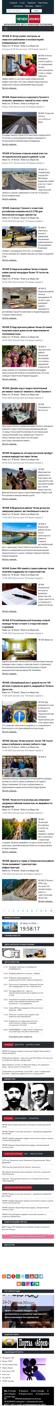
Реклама (29, 6)
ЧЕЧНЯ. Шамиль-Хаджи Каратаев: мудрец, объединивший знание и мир (25, 1146)
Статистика (9, 1397)
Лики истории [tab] (36, 1154)
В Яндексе (23, 1391)
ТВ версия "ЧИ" (8, 1358)
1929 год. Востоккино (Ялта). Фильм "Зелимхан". (21, 1167)
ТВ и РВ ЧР (6, 1378)
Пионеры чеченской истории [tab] (17, 1187)
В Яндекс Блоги (26, 1394)
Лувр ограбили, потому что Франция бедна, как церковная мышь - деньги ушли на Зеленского (25, 1066)
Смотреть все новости (20, 1036)
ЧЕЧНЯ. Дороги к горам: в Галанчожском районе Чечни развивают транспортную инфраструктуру (28, 864)
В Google (12, 1391)
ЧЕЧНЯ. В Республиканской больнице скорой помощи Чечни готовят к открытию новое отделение (26, 623)
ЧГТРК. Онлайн (8, 1381)
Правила (31, 2)
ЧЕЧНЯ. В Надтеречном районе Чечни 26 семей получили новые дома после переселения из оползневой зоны (27, 330)
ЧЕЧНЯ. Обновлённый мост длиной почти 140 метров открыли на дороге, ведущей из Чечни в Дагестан (27, 686)
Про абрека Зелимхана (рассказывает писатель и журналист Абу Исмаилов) (26, 1173)
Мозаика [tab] (8, 1118)
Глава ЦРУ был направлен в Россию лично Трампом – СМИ (26, 1009)
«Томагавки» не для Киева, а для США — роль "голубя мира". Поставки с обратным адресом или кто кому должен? (26, 1072)
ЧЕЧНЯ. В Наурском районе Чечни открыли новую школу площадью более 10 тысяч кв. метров (25, 272)
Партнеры (43, 2)
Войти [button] (38, 6)
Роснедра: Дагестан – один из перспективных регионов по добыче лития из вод (26, 993)
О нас (22, 2)
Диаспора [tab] (19, 1044)
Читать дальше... (9, 88)
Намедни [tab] (8, 1044)
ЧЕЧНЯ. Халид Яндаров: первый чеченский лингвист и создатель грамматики (24, 1215)
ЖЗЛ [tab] (26, 1154)
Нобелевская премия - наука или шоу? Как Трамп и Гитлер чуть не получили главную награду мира (27, 1059)
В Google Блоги (42, 1394)
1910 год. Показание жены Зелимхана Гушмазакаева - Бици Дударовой (26, 1161)
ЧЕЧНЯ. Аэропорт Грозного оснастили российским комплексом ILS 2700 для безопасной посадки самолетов (22, 211)
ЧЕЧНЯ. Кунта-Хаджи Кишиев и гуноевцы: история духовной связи (26, 1125)
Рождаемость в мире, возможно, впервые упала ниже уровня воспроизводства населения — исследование (25, 1001)
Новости (6, 46)
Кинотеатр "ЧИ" (8, 1371)
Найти (36, 11)
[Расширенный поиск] (43, 10)
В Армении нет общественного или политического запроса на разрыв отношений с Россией (23, 1023)
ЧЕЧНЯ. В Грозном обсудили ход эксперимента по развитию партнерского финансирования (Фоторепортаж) (26, 1314)
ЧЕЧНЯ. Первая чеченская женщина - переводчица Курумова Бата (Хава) (27, 1132)
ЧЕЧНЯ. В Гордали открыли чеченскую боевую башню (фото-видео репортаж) (26, 1052)
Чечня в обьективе (9, 1364)
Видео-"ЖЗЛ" (7, 1361)
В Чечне (15, 46)
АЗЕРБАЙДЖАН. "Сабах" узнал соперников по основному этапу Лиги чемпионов (26, 1030)
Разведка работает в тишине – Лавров (24, 973)
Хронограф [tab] (34, 1118)
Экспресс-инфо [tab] (33, 1044)
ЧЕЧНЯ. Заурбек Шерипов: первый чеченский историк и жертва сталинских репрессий (27, 1139)
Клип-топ (5, 1374)
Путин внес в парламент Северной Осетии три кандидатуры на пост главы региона (26, 985)
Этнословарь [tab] (21, 1118)
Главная (13, 2)
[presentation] (50, 1092)
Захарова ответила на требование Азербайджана (23, 968)
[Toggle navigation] (6, 28)
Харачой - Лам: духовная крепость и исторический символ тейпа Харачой (25, 1179)
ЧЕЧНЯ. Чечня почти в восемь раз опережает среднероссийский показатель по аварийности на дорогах (27, 803)
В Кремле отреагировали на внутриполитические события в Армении (25, 979)
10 (51, 911)
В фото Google (37, 1391)
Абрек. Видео (7, 1368)
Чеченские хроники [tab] (13, 1154)
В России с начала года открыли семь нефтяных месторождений (24, 1015)
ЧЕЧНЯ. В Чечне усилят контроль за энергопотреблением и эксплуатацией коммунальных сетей (22, 39)
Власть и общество (30, 46)
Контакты (18, 6)
